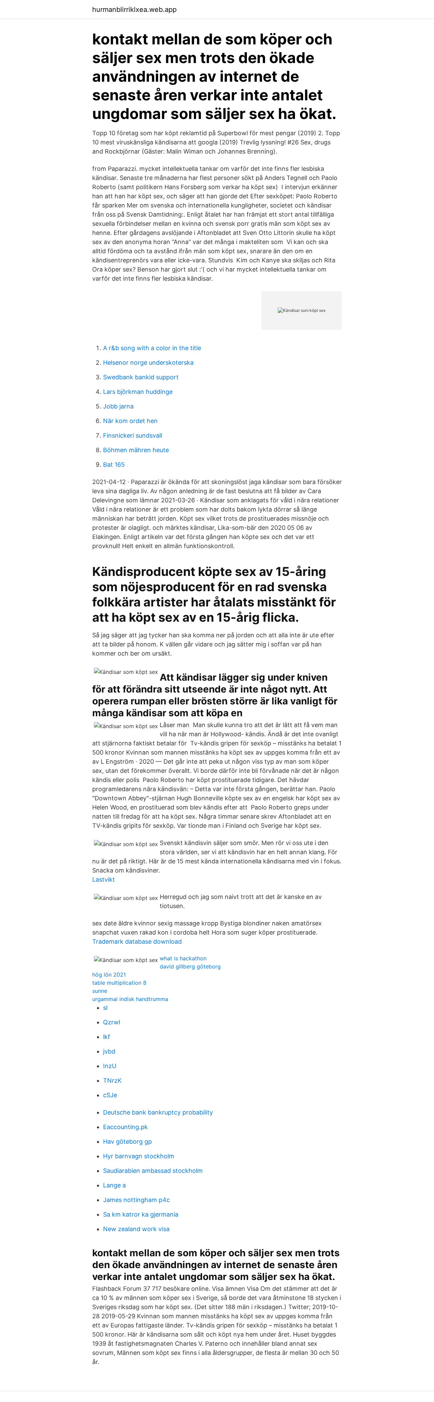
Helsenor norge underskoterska (148, 362)
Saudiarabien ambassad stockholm (153, 1170)
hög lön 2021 (109, 974)
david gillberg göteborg (190, 966)
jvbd (109, 1051)
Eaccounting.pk (125, 1126)
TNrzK (112, 1080)
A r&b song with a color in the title (152, 348)
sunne (99, 990)
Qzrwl (111, 1022)
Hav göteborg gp (127, 1141)
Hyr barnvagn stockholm (138, 1156)
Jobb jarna (118, 406)
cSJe (110, 1095)
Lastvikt (103, 879)
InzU (109, 1065)
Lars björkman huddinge (138, 391)
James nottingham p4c (136, 1199)
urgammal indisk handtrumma (130, 999)
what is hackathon (183, 958)
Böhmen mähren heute (136, 450)
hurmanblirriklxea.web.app (134, 9)
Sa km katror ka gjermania (140, 1214)
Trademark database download (137, 941)
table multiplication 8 (119, 982)
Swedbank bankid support (141, 377)
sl (105, 1007)
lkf (106, 1036)
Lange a (114, 1185)
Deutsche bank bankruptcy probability (158, 1112)
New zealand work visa (136, 1229)
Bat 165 (114, 464)
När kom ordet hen (130, 420)
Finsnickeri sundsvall (132, 435)
